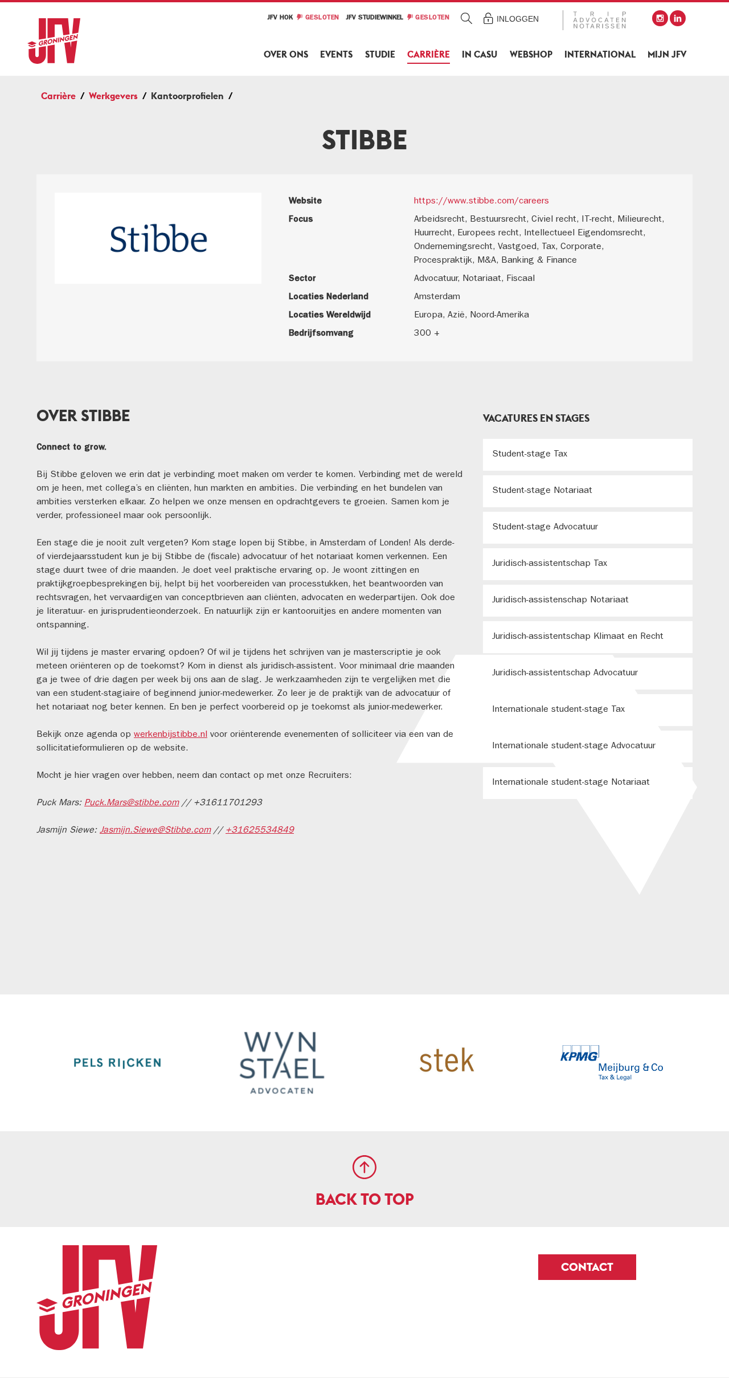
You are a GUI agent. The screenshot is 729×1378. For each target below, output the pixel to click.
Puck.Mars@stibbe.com (131, 803)
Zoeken (467, 18)
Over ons (286, 54)
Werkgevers (113, 96)
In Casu (479, 54)
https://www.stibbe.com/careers (481, 201)
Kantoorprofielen (187, 96)
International (600, 54)
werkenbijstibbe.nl (170, 735)
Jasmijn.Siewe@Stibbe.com (155, 830)
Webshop (531, 54)
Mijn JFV (667, 54)
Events (336, 54)
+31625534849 (260, 830)
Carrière (428, 54)
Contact (587, 1266)
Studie (380, 54)
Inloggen (518, 18)
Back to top (365, 1199)
